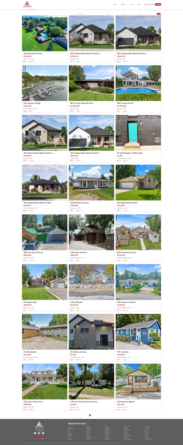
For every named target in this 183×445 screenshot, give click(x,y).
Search (158, 13)
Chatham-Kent (108, 439)
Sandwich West (148, 426)
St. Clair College (148, 439)
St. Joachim (126, 437)
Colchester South (127, 430)
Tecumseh (88, 428)
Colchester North (127, 435)
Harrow (69, 432)
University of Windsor (128, 439)
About (139, 4)
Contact (157, 4)
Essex (146, 430)
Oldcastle (107, 426)
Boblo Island (147, 428)
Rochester (107, 437)
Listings (123, 4)
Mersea (87, 433)
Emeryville (70, 435)
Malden (69, 430)
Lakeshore (147, 433)
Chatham (88, 439)
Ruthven (125, 432)
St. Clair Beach (70, 428)
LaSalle (69, 426)
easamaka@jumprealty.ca (40, 429)
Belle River (70, 439)
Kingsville (88, 432)
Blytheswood (147, 432)
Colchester (107, 430)
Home (115, 4)
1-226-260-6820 (150, 4)
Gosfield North (89, 437)
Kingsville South (108, 432)
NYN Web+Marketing (47, 443)
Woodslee (147, 437)
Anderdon (126, 428)
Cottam (146, 435)
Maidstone (88, 426)
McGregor (88, 430)
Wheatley (125, 433)
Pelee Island (107, 433)
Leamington (70, 433)
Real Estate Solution (38, 443)
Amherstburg (107, 428)
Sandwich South (127, 426)
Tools (131, 4)
